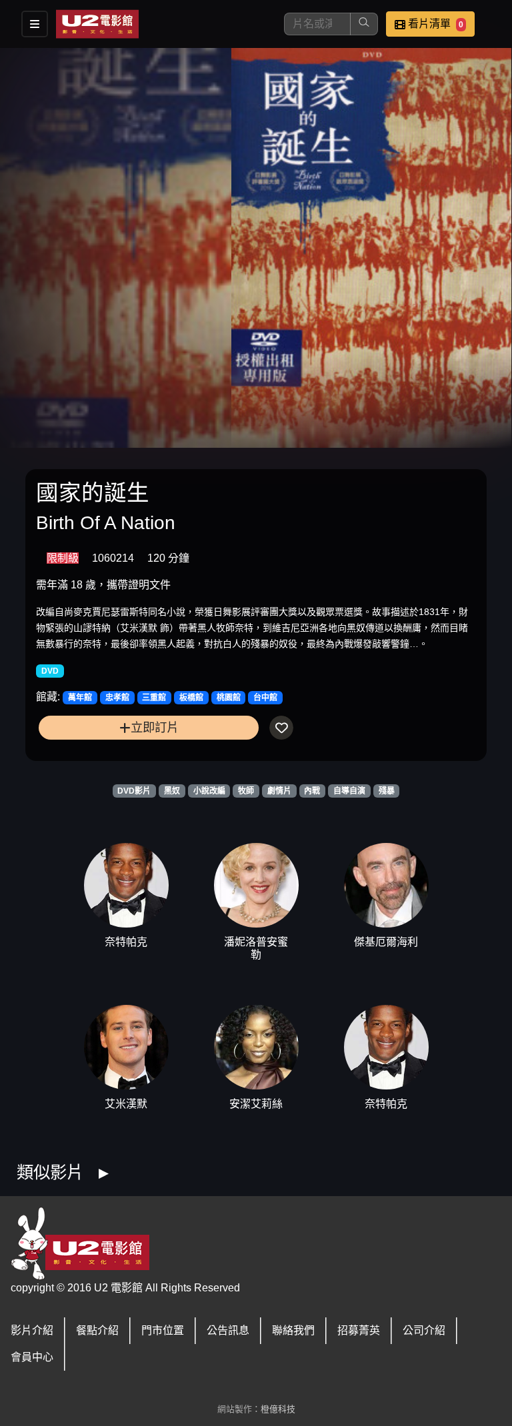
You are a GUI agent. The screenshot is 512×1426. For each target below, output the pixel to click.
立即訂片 (155, 727)
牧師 (246, 791)
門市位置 (162, 1330)
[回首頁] (97, 24)
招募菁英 (358, 1330)
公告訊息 (228, 1330)
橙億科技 (278, 1409)
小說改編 (209, 791)
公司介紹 (424, 1330)
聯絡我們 (293, 1330)
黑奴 (172, 791)
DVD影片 (134, 791)
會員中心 (32, 1357)
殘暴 (387, 791)
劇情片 (279, 791)
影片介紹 (32, 1330)
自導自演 (349, 791)
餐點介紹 (97, 1330)
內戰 (312, 791)
